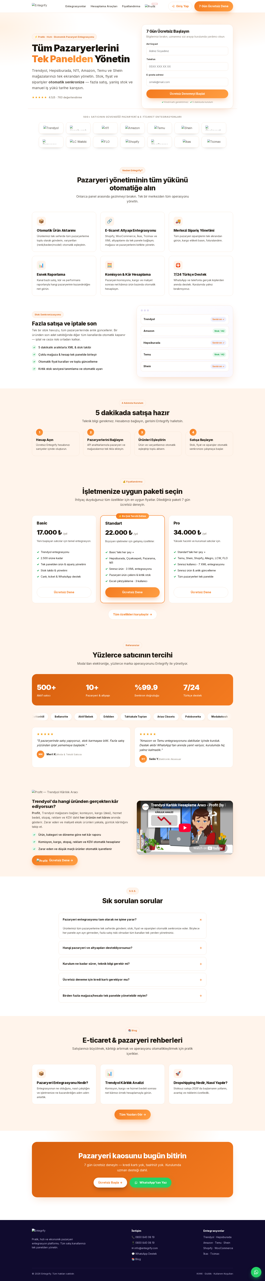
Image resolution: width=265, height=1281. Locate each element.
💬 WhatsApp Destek (144, 1253)
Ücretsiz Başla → (110, 1182)
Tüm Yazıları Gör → (132, 1114)
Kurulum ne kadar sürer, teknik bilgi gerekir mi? (96, 963)
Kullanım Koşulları (223, 1273)
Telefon (150, 59)
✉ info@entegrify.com (145, 1248)
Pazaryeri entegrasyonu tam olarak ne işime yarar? (99, 919)
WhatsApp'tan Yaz (153, 1182)
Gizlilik (208, 1273)
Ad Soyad (152, 43)
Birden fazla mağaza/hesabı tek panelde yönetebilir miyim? (105, 995)
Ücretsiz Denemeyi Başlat (187, 93)
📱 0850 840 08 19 (143, 1242)
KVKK (200, 1273)
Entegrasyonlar (75, 6)
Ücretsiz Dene (64, 592)
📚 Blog (136, 1259)
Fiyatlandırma (131, 6)
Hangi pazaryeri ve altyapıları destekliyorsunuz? (97, 948)
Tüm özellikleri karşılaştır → (132, 614)
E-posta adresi (155, 74)
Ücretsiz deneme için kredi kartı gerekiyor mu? (96, 979)
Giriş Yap (182, 6)
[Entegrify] (42, 6)
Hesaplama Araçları (104, 6)
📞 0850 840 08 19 (143, 1237)
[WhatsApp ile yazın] (256, 1272)
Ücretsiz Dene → (61, 860)
